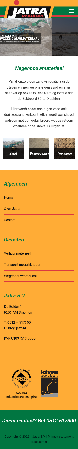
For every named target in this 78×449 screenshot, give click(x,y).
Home (8, 197)
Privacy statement (61, 437)
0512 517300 (61, 421)
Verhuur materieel (17, 253)
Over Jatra (12, 209)
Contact (9, 220)
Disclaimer (39, 442)
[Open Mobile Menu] (71, 11)
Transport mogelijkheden (22, 265)
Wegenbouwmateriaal (20, 276)
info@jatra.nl (16, 328)
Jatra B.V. (38, 437)
